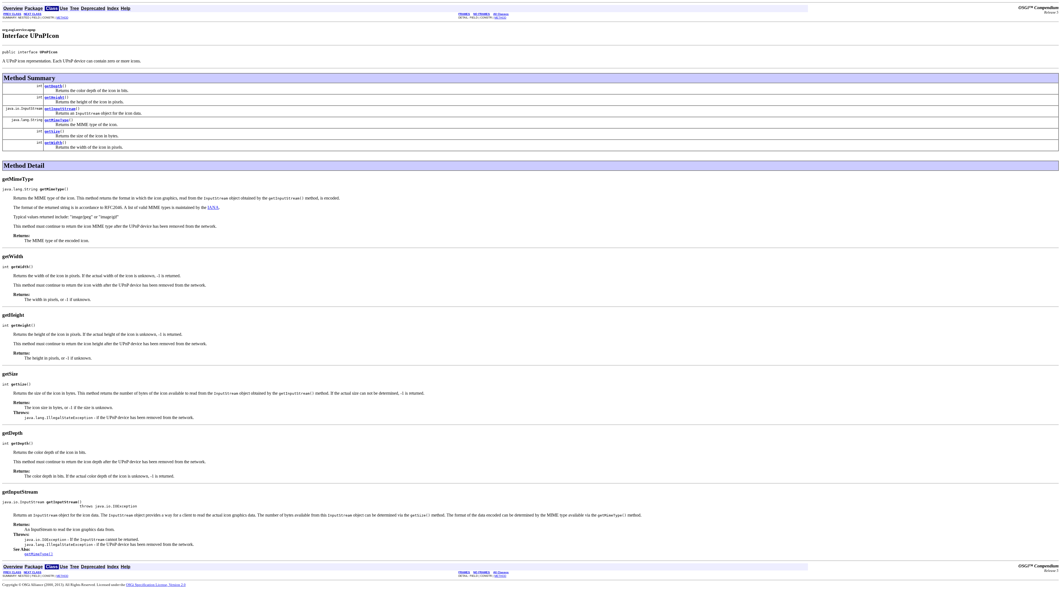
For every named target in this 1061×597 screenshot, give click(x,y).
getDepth (53, 86)
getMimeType (56, 120)
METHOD (62, 17)
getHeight (54, 97)
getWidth (53, 143)
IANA (213, 207)
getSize (52, 131)
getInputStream (59, 109)
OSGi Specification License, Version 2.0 (156, 585)
